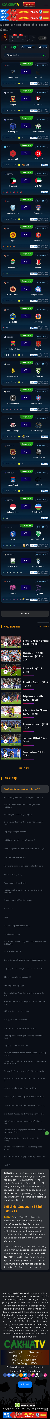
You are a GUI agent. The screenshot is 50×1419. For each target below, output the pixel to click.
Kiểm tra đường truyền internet (17, 1011)
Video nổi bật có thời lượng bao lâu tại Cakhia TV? (24, 1157)
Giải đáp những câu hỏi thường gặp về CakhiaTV (24, 1114)
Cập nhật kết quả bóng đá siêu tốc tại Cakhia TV (23, 968)
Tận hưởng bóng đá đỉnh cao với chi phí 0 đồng (23, 866)
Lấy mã (25, 1384)
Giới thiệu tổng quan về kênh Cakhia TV (22, 789)
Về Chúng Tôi (16, 1352)
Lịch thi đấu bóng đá (12, 951)
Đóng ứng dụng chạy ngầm (15, 1020)
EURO (7, 917)
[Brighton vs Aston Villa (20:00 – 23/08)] (11, 698)
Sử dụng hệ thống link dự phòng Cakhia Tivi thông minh (25, 1054)
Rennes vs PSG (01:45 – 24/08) (33, 670)
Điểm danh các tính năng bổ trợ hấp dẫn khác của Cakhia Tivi (25, 943)
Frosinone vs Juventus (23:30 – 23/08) (35, 726)
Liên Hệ (16, 1355)
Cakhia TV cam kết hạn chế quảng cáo (20, 840)
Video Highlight (12, 626)
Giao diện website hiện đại (15, 857)
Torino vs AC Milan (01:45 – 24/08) (35, 739)
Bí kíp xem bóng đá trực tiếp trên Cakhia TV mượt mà (24, 1002)
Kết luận (7, 1165)
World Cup (8, 909)
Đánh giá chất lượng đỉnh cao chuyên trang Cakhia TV (22, 806)
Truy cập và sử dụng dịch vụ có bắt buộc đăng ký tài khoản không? (24, 1131)
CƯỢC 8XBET (29, 4)
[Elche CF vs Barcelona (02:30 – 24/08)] (11, 684)
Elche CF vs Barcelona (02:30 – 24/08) (35, 684)
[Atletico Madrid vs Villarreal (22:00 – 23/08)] (11, 712)
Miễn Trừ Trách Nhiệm (25, 1359)
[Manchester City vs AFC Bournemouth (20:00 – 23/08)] (11, 656)
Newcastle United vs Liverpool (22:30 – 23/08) (36, 642)
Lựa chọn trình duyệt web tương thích (20, 1028)
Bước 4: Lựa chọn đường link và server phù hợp (24, 1097)
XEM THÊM (42, 627)
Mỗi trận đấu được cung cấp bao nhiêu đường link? (23, 1122)
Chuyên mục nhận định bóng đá (17, 977)
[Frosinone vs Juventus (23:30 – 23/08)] (11, 726)
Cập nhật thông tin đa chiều (15, 832)
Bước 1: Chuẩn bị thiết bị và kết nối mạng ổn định (24, 1071)
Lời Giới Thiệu (10, 778)
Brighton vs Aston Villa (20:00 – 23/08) (33, 698)
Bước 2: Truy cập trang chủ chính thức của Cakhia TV (24, 1079)
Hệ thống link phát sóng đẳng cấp (18, 815)
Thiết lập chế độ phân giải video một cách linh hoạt (23, 1037)
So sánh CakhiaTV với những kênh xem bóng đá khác (24, 994)
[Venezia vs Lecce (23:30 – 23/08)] (11, 753)
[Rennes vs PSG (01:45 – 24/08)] (11, 670)
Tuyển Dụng (19, 1363)
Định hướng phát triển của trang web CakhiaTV (23, 797)
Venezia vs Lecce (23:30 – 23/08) (34, 753)
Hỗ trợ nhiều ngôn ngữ (13, 874)
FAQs (34, 1363)
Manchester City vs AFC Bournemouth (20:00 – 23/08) (33, 656)
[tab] (5, 38)
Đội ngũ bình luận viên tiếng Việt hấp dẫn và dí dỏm (23, 823)
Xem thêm (24, 613)
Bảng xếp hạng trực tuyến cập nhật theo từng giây (25, 960)
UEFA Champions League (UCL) (17, 926)
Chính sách (35, 1352)
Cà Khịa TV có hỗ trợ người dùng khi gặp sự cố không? (23, 1148)
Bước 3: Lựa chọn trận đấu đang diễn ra (20, 1088)
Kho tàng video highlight (14, 986)
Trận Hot (29, 47)
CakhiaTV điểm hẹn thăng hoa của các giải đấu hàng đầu (23, 891)
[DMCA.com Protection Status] (25, 1405)
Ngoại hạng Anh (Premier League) (18, 900)
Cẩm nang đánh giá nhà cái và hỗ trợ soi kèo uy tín (25, 849)
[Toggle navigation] (46, 4)
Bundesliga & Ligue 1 (13, 934)
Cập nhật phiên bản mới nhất (16, 1045)
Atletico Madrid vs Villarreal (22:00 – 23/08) (35, 712)
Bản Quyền (31, 1355)
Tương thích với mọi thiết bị (15, 883)
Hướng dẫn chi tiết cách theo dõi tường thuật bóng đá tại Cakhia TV (25, 1062)
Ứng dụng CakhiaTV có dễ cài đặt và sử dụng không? (22, 1139)
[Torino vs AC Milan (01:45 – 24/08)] (11, 740)
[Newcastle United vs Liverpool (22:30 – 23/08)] (11, 642)
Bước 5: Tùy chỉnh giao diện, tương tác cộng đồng (24, 1105)
